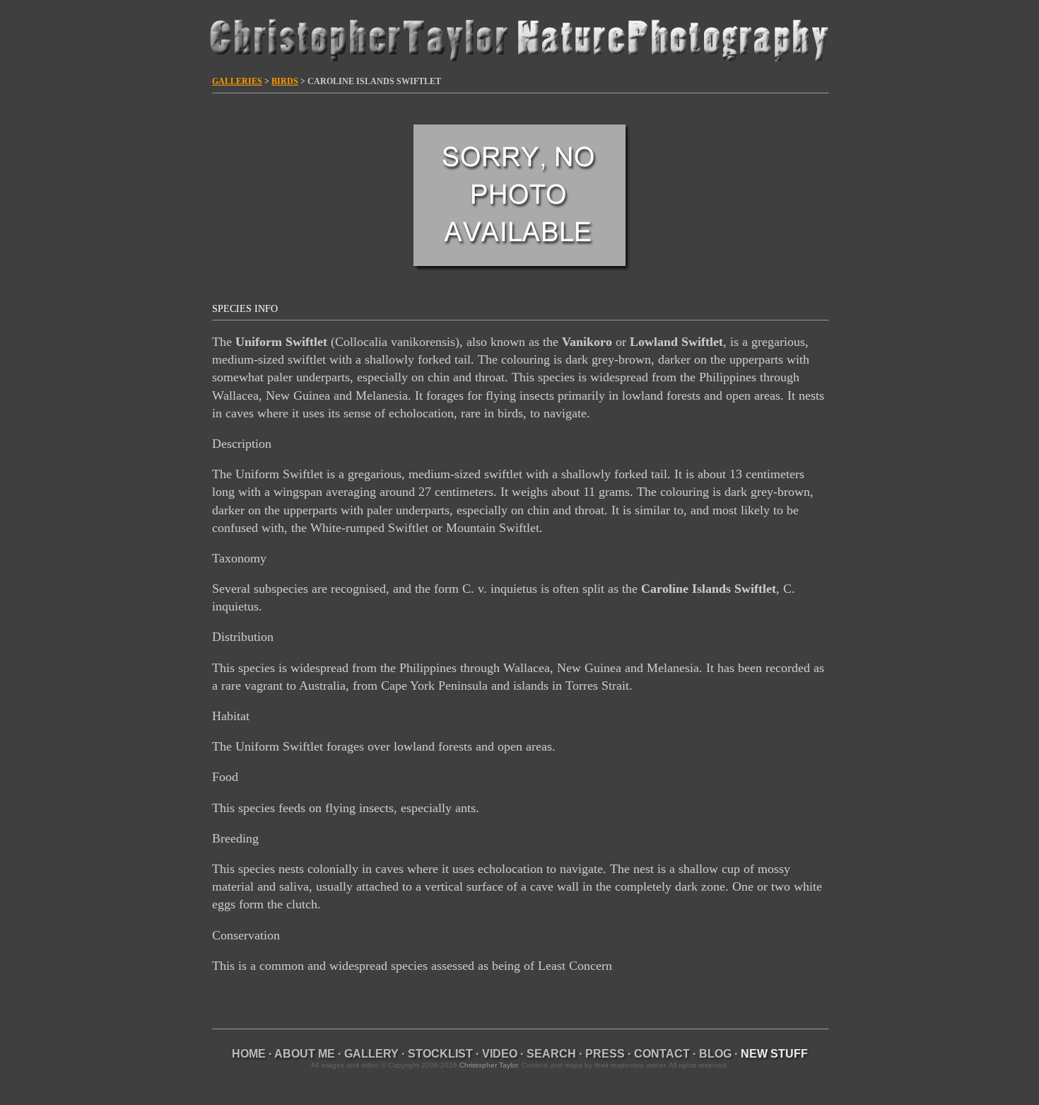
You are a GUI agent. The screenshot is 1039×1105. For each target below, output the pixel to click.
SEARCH (551, 1054)
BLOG (715, 1054)
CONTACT (662, 1054)
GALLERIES (237, 81)
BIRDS (284, 81)
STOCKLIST (440, 1054)
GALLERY (371, 1054)
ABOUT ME (304, 1054)
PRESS (605, 1054)
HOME (249, 1054)
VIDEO (499, 1054)
